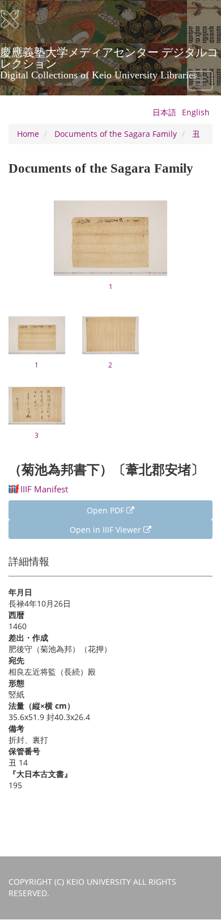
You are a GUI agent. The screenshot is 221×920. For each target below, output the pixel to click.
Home (28, 133)
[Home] (17, 19)
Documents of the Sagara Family (115, 133)
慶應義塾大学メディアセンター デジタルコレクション (109, 56)
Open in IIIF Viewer (106, 529)
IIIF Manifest (44, 489)
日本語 (164, 112)
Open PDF (106, 510)
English (196, 112)
